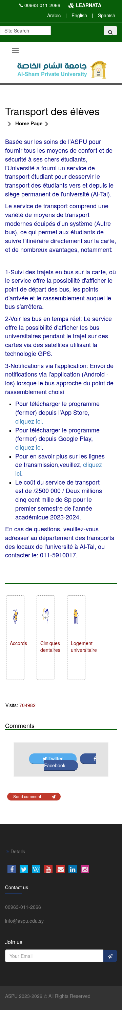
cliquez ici (28, 447)
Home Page (28, 123)
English (79, 15)
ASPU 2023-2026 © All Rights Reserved (47, 995)
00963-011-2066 (42, 5)
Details (17, 851)
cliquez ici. (29, 420)
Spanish (106, 15)
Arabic (54, 15)
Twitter (55, 758)
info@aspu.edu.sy (24, 920)
